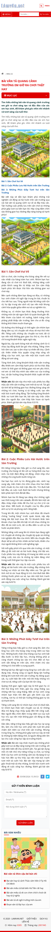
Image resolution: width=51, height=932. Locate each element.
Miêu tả (9, 74)
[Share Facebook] (42, 777)
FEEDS (47, 6)
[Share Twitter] (48, 777)
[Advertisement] (25, 43)
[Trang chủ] (2, 74)
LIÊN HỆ (25, 921)
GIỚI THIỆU (32, 918)
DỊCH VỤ (44, 918)
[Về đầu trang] (48, 373)
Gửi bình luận (25, 822)
